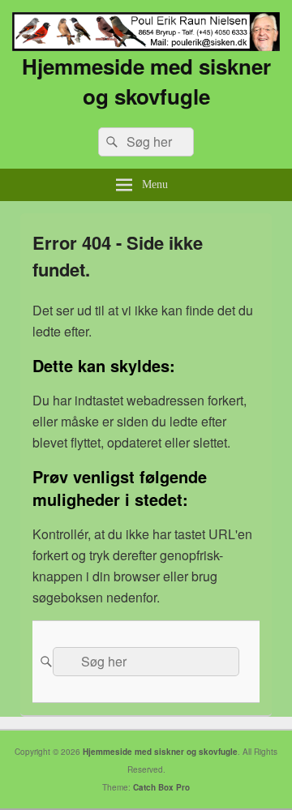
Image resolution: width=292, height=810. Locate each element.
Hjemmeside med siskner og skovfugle (146, 81)
